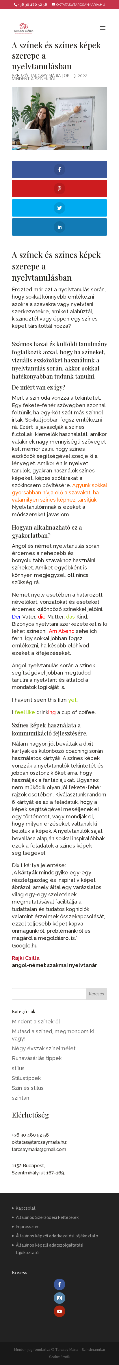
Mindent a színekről (34, 79)
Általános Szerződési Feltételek (47, 1217)
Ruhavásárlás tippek (37, 1058)
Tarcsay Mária (45, 75)
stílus (18, 1068)
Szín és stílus (28, 1088)
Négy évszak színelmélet (44, 1048)
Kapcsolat (26, 1208)
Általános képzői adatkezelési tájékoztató (57, 1236)
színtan (20, 1098)
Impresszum (28, 1226)
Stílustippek (26, 1078)
